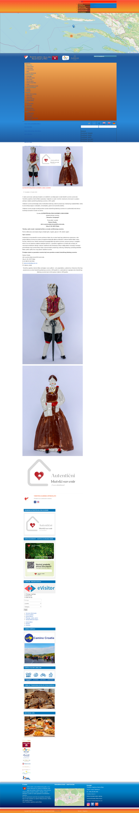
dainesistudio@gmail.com (30, 263)
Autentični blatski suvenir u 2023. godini (36, 188)
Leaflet (129, 52)
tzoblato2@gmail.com (96, 800)
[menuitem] (27, 63)
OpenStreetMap (135, 52)
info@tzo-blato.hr (91, 794)
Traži (25, 610)
